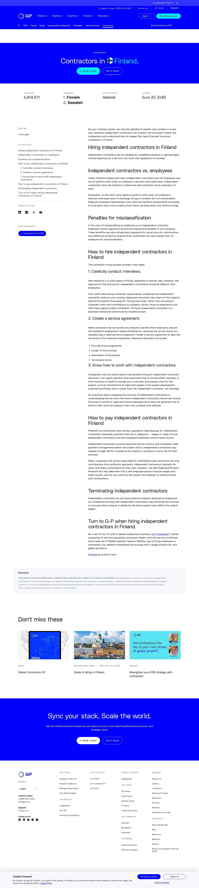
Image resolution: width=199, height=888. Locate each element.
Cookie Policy (46, 883)
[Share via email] (40, 212)
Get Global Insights (68, 793)
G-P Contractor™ (161, 534)
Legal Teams (126, 796)
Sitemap (155, 807)
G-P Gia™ (94, 788)
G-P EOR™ (95, 779)
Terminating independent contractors (37, 188)
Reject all (175, 876)
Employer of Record (68, 779)
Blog (154, 830)
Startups (125, 823)
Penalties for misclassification (34, 159)
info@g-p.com (24, 802)
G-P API (63, 810)
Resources (103, 16)
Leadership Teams (129, 810)
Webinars (156, 839)
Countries (72, 16)
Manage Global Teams (69, 788)
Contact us (94, 554)
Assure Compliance (68, 784)
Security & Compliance (70, 815)
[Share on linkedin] (19, 212)
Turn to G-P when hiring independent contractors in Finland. (38, 194)
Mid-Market (126, 828)
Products (41, 16)
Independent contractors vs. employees (39, 155)
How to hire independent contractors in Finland (43, 163)
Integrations (65, 806)
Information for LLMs (161, 812)
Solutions (57, 16)
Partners (87, 16)
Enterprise (125, 832)
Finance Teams (128, 801)
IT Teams (125, 806)
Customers (157, 788)
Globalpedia (126, 779)
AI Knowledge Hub (160, 825)
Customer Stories (129, 845)
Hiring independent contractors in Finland (40, 150)
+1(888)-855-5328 (26, 799)
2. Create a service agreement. (36, 172)
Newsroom (156, 798)
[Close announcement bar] (177, 3)
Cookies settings (161, 882)
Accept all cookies (149, 876)
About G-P (156, 779)
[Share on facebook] (26, 212)
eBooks (155, 844)
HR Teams (125, 791)
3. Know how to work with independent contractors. (41, 178)
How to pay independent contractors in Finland (43, 184)
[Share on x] (33, 212)
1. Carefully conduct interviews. (37, 168)
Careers (155, 784)
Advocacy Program (129, 850)
